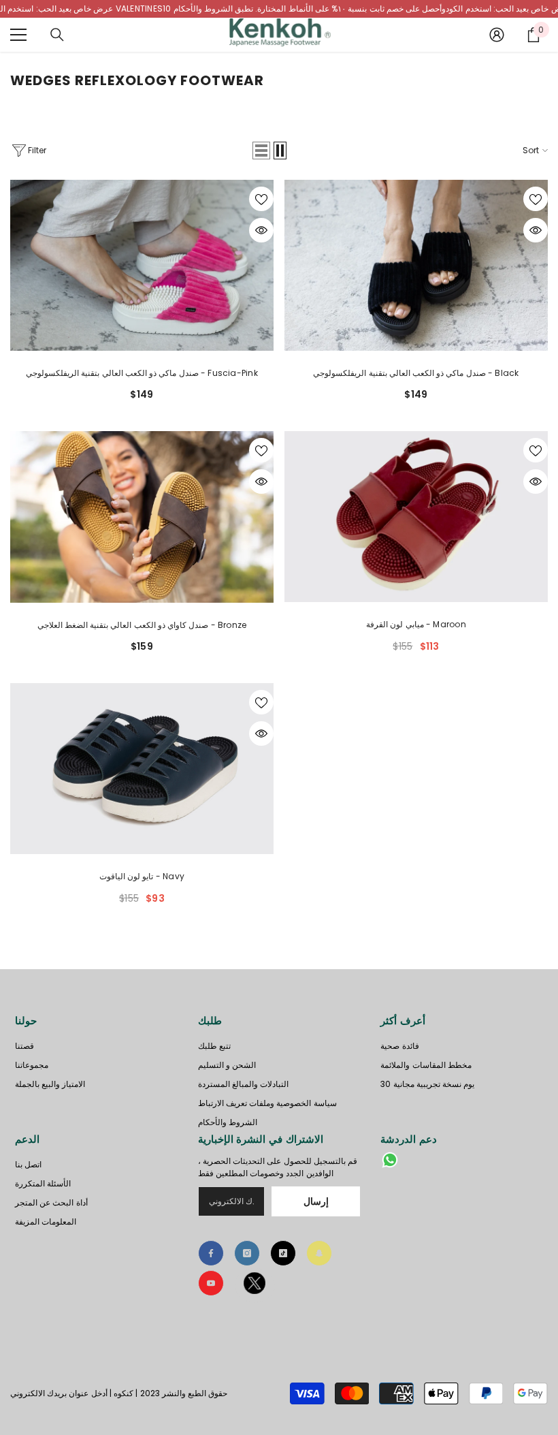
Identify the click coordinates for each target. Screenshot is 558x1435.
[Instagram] (247, 1253)
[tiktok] (283, 1253)
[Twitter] (255, 1285)
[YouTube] (211, 1283)
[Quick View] (261, 230)
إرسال (316, 1201)
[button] (261, 150)
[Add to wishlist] (261, 199)
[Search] (57, 35)
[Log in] (497, 35)
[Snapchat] (319, 1253)
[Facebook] (211, 1253)
